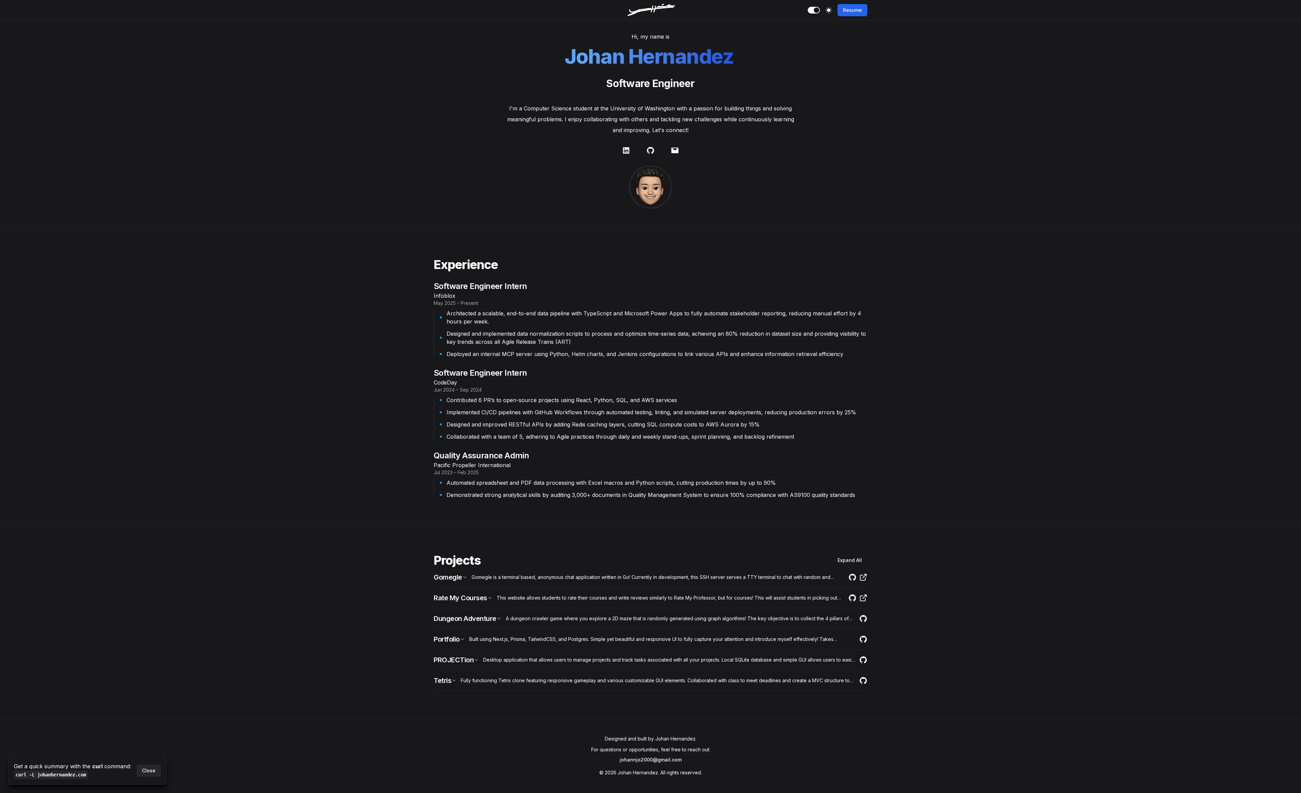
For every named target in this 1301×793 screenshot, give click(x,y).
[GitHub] (650, 150)
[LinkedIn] (626, 150)
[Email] (675, 150)
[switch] (814, 10)
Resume (852, 10)
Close (149, 770)
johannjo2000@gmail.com (651, 760)
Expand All (850, 560)
